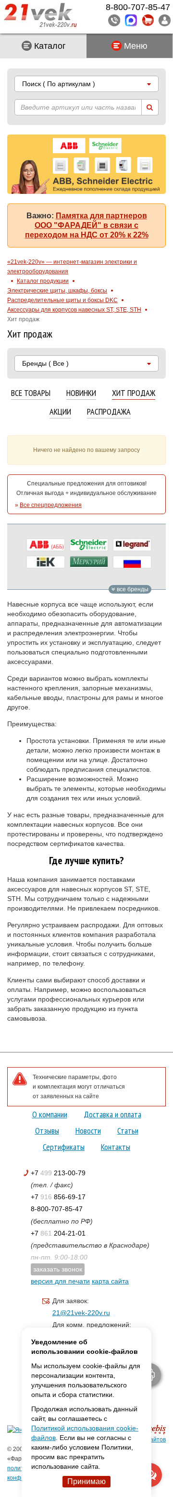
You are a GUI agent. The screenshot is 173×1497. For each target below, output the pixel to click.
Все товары (30, 393)
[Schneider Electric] (89, 545)
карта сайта (110, 1281)
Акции (60, 412)
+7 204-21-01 (58, 1233)
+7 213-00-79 (58, 1173)
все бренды (131, 589)
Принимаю (86, 1481)
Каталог (49, 46)
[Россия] (132, 562)
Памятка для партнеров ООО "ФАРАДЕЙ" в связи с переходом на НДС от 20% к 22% (86, 225)
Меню (135, 46)
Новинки (81, 393)
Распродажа (109, 412)
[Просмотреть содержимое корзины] (148, 20)
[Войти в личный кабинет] (165, 20)
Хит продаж (133, 393)
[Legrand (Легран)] (132, 545)
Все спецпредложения (51, 505)
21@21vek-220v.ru (81, 1313)
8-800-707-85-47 (57, 1209)
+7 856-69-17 (58, 1197)
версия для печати (60, 1281)
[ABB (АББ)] (45, 545)
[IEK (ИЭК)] (45, 562)
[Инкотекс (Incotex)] (89, 562)
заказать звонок (57, 1269)
